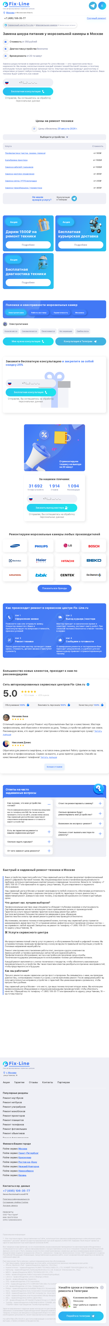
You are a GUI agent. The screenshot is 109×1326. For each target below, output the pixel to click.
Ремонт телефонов (13, 1124)
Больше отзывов (54, 767)
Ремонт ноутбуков (13, 1098)
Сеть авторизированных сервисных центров (18, 9)
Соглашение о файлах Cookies (15, 1202)
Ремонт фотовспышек (15, 1129)
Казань (22, 1175)
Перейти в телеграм (78, 1316)
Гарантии (19, 1082)
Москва (22, 1148)
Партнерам (63, 1082)
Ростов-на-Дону (27, 1162)
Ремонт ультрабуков (14, 1106)
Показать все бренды (54, 588)
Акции (6, 1082)
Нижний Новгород (28, 1166)
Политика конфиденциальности (16, 1199)
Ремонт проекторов (14, 1115)
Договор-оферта (10, 1206)
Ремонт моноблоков (14, 1111)
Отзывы (33, 1082)
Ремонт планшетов (13, 1120)
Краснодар (24, 1157)
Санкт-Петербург (28, 1153)
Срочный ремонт (96, 18)
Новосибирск (26, 1171)
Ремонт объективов (14, 1133)
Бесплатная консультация (26, 91)
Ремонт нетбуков (12, 1102)
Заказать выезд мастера (50, 507)
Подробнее (28, 245)
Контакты (47, 1082)
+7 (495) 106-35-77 (15, 18)
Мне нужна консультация (26, 341)
